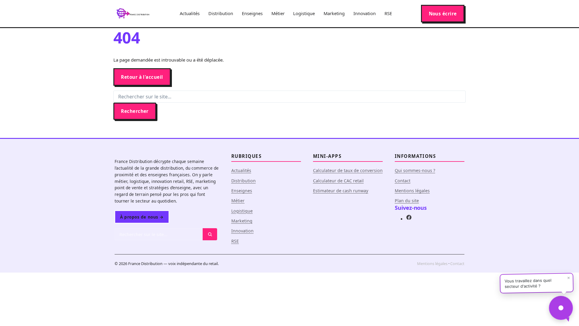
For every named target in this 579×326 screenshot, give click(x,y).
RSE (388, 13)
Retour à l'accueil (142, 77)
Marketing (334, 13)
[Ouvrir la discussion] (561, 308)
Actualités (190, 13)
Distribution (220, 13)
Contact (402, 181)
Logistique (304, 13)
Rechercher (135, 111)
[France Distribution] (133, 13)
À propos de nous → (142, 217)
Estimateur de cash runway (340, 190)
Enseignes (252, 13)
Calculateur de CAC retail (338, 181)
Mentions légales (412, 190)
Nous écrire (443, 14)
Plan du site (407, 200)
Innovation (364, 13)
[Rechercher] (210, 234)
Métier (278, 13)
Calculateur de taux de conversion (348, 170)
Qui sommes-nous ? (415, 170)
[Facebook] (409, 219)
